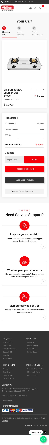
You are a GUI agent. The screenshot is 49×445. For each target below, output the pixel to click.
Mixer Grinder (7, 342)
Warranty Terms (8, 378)
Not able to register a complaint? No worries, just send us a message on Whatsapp (25, 273)
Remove (40, 96)
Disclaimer (6, 372)
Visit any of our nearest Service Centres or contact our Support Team (24, 308)
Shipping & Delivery (34, 372)
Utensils (6, 355)
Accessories (7, 358)
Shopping (6, 31)
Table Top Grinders (9, 349)
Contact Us (31, 349)
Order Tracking (32, 375)
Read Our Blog (32, 346)
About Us (30, 342)
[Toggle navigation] (46, 8)
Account (20, 31)
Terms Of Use (8, 375)
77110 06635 (28, 2)
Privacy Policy (7, 369)
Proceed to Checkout (24, 169)
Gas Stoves (7, 346)
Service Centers (32, 352)
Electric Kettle (8, 352)
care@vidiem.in (8, 400)
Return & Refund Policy (35, 369)
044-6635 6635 (15, 2)
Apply (34, 159)
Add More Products (24, 180)
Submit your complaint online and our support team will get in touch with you (25, 237)
